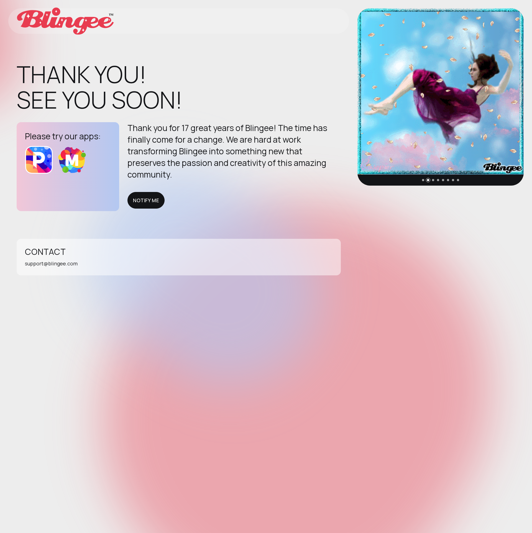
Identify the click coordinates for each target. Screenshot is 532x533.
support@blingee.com (51, 263)
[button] (423, 180)
